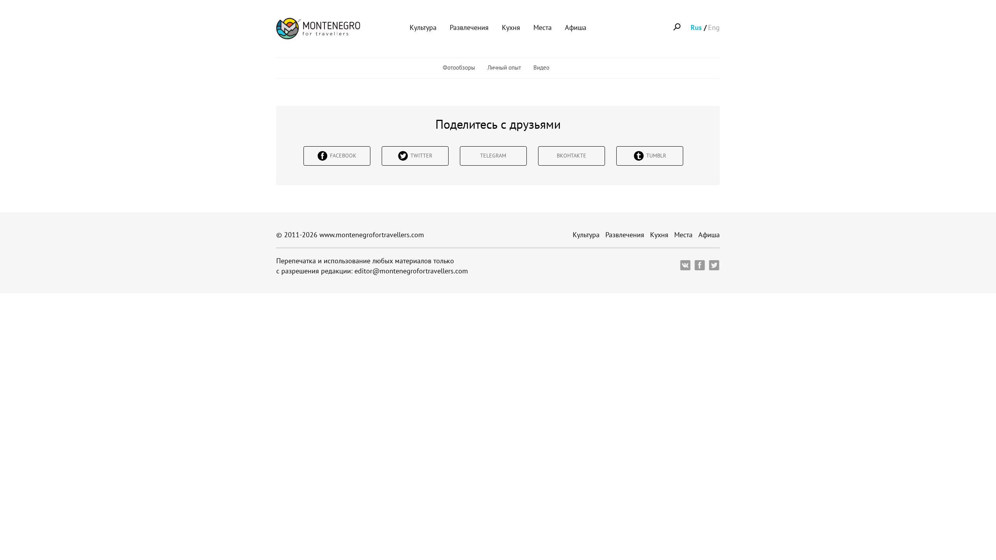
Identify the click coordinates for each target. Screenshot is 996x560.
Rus (696, 27)
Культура (423, 27)
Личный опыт (504, 67)
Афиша (575, 27)
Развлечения (469, 27)
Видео (541, 67)
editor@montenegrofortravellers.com (411, 270)
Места (542, 27)
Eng (714, 27)
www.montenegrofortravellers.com (371, 234)
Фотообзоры (459, 67)
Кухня (511, 27)
